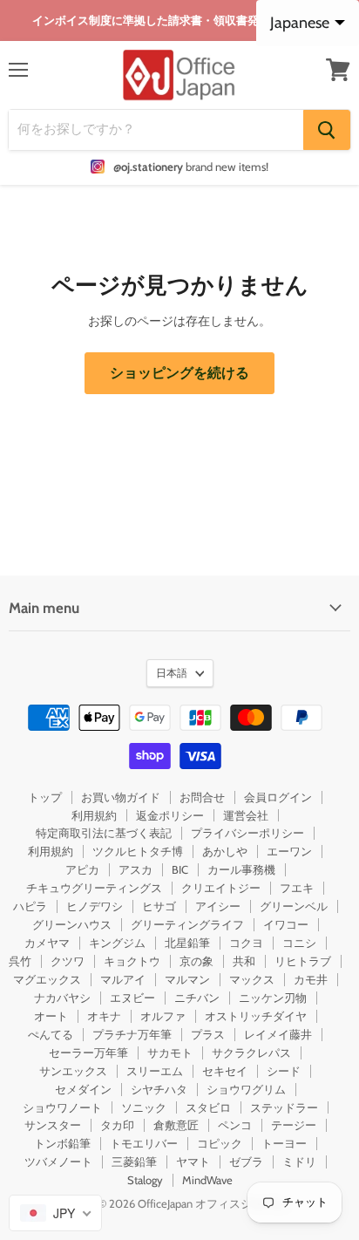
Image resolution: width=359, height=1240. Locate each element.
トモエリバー (144, 1143)
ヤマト (193, 1161)
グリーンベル (294, 906)
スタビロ (208, 1107)
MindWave (207, 1180)
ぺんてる (50, 1034)
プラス (208, 1034)
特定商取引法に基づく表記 (104, 833)
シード (284, 1071)
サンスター (52, 1125)
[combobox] (55, 1213)
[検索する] (326, 130)
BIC (180, 869)
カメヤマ (47, 943)
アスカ (135, 869)
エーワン (289, 851)
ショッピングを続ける (179, 373)
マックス (251, 979)
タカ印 (117, 1125)
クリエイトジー (221, 888)
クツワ (68, 961)
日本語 (171, 672)
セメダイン (83, 1089)
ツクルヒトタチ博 (137, 851)
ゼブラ (246, 1161)
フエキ (297, 888)
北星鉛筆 (187, 943)
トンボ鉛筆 (62, 1143)
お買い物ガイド (120, 797)
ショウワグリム (246, 1089)
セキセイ (224, 1071)
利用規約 (94, 815)
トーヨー (284, 1143)
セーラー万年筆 (88, 1052)
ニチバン (197, 998)
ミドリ (299, 1161)
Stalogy (145, 1180)
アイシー (217, 906)
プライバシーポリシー (247, 833)
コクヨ (246, 943)
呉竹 (20, 961)
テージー (293, 1125)
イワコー (285, 924)
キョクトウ (132, 961)
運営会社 (245, 815)
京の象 (196, 961)
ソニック (143, 1107)
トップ (45, 797)
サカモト (170, 1052)
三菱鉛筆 (134, 1161)
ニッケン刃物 (273, 998)
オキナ (104, 1016)
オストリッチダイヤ (256, 1016)
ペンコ (235, 1125)
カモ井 (311, 979)
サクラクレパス (251, 1052)
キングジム (117, 943)
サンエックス (73, 1071)
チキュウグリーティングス (94, 888)
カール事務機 (241, 869)
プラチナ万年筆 (132, 1034)
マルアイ (123, 979)
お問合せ (202, 797)
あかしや (224, 851)
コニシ (299, 943)
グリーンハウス (72, 924)
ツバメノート (58, 1161)
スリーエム (154, 1071)
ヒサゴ (159, 906)
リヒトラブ (302, 961)
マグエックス (47, 979)
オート (51, 1016)
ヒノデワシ (94, 906)
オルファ (163, 1016)
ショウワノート (62, 1107)
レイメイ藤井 (278, 1034)
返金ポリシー (170, 815)
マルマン (187, 979)
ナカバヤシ (62, 998)
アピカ (82, 869)
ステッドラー (284, 1107)
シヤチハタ (159, 1089)
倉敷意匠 (176, 1125)
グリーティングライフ (187, 924)
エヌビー (132, 998)
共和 (244, 961)
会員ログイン (278, 797)
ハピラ (30, 906)
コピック (219, 1143)
